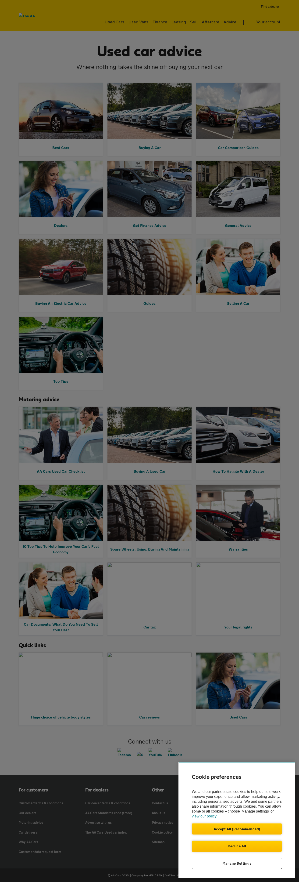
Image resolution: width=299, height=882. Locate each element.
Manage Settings (237, 863)
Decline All (237, 846)
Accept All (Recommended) (237, 829)
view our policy (204, 816)
